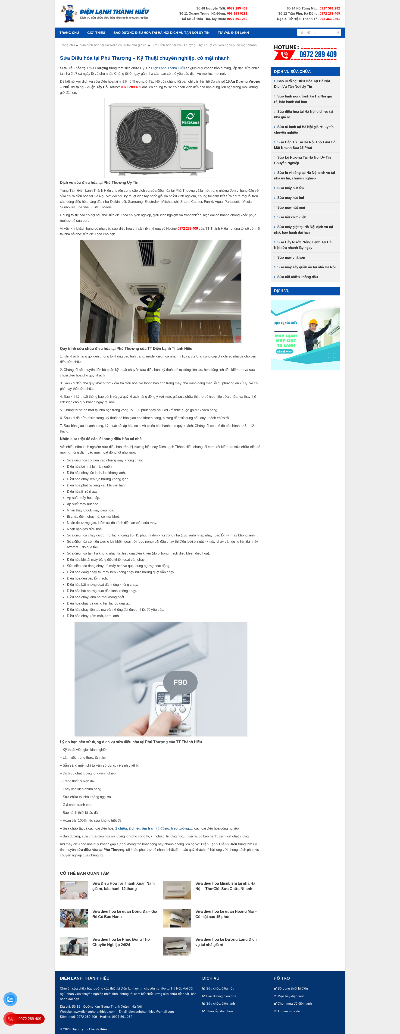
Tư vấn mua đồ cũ (291, 1011)
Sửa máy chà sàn (291, 257)
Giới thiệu (96, 32)
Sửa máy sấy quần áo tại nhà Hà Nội (306, 267)
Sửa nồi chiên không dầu (297, 277)
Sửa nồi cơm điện (291, 217)
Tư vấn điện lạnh (233, 32)
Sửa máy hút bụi (290, 198)
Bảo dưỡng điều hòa (221, 996)
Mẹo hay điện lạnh (291, 996)
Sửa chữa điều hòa (220, 988)
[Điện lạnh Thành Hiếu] (105, 13)
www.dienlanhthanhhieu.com (95, 1011)
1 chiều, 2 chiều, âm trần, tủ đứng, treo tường (151, 828)
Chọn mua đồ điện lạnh (295, 1003)
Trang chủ (69, 32)
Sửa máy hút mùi (291, 207)
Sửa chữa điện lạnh (220, 1003)
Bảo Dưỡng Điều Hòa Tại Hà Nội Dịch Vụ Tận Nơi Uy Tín (161, 32)
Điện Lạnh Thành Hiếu (168, 68)
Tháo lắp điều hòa (219, 1011)
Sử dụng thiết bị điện (293, 988)
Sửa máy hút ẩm (290, 188)
